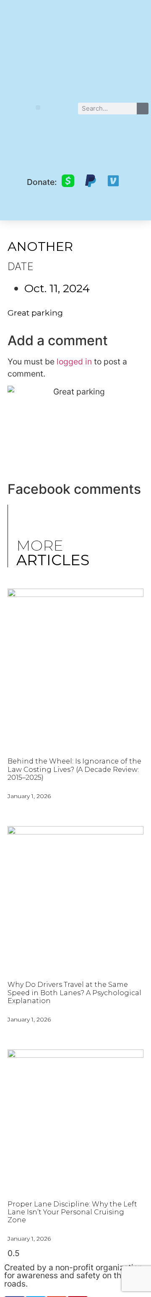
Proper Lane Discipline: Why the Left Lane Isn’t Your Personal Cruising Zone (72, 1212)
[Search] (142, 108)
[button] (38, 107)
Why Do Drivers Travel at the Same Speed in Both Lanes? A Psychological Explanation (74, 992)
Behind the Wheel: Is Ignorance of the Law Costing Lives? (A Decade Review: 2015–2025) (74, 769)
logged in (74, 361)
